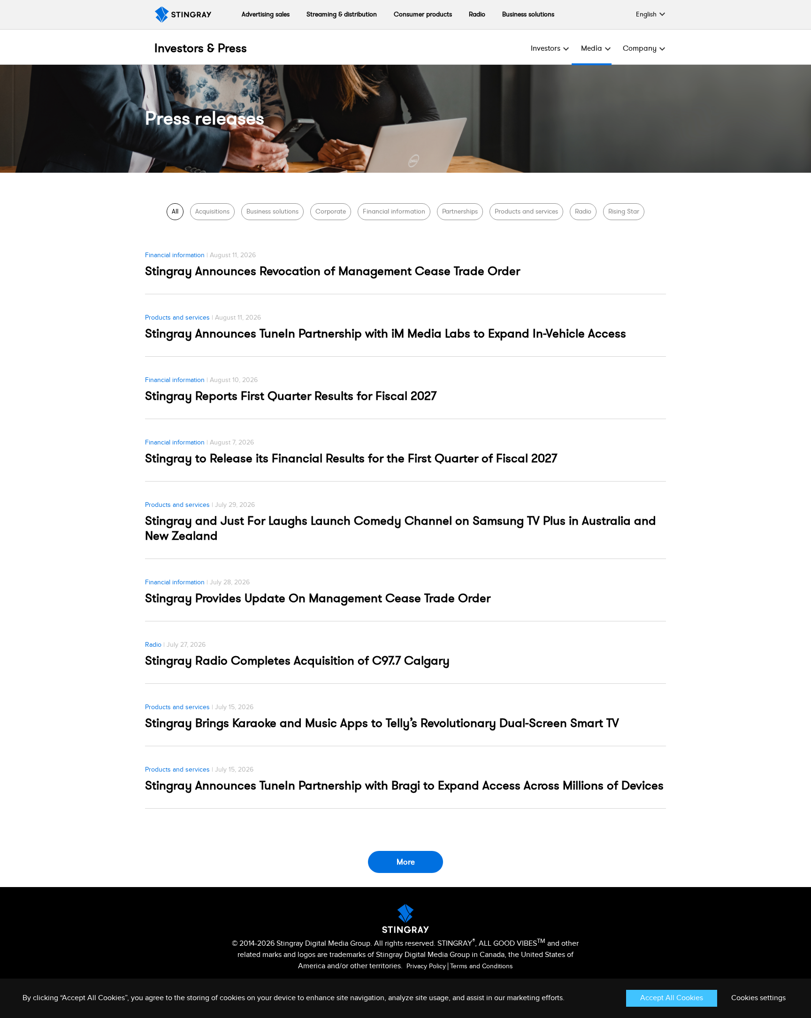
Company (640, 48)
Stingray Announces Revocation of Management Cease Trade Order (332, 271)
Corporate (330, 211)
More (406, 862)
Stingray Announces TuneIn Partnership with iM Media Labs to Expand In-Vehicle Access (385, 334)
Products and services (526, 211)
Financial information (394, 211)
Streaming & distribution (341, 14)
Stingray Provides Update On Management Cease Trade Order (317, 598)
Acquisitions (212, 211)
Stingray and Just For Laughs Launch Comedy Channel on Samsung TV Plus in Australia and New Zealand (400, 528)
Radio (477, 14)
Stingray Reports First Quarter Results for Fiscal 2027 (290, 396)
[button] (646, 14)
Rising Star (623, 211)
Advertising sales (266, 14)
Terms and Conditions (481, 966)
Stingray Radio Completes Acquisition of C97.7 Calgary (297, 661)
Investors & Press (200, 48)
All (175, 211)
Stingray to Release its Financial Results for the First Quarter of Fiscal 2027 (351, 459)
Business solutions (528, 14)
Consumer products (423, 14)
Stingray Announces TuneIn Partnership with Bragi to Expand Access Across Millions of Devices (404, 786)
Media (591, 48)
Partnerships (460, 211)
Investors (545, 48)
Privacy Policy (426, 966)
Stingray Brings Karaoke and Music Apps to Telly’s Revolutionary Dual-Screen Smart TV (382, 723)
